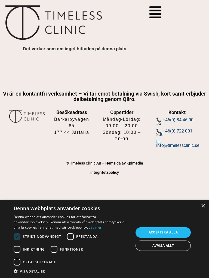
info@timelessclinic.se (177, 145)
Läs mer (95, 227)
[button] (72, 271)
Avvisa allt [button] (163, 245)
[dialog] (104, 239)
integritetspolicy (104, 172)
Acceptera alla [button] (163, 232)
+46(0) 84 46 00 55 (174, 121)
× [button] (203, 206)
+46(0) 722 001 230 (174, 132)
